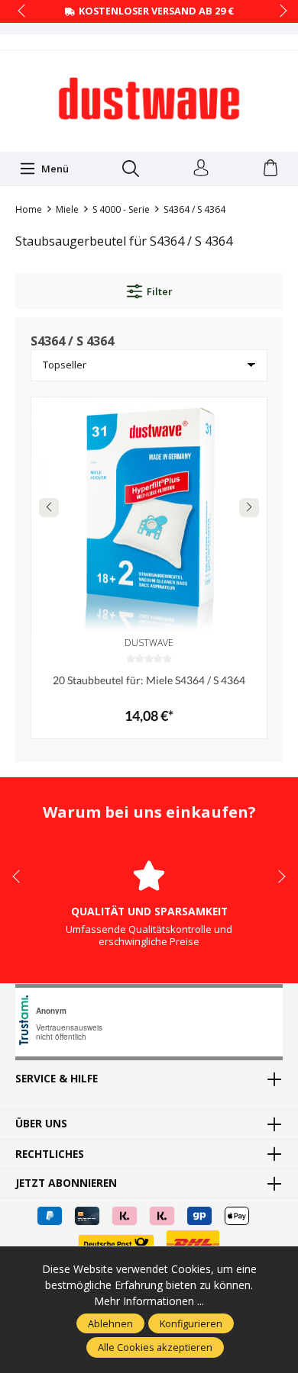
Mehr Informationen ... (149, 1301)
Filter (159, 291)
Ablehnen (110, 1323)
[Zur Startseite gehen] (149, 99)
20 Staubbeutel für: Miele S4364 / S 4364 (149, 680)
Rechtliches (49, 1154)
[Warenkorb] (270, 168)
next (279, 11)
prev (23, 11)
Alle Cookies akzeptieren (155, 1347)
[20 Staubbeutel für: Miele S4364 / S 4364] (149, 514)
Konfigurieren (191, 1323)
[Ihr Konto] (201, 168)
